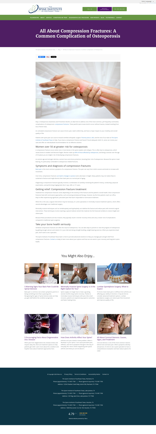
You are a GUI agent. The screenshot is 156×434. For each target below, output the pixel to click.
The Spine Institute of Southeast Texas (45, 49)
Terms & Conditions (80, 374)
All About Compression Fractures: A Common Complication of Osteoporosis (82, 49)
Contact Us (105, 374)
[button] (104, 9)
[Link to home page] (42, 9)
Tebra (85, 418)
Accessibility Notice (94, 374)
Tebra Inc (59, 374)
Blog (59, 49)
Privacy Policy (68, 374)
